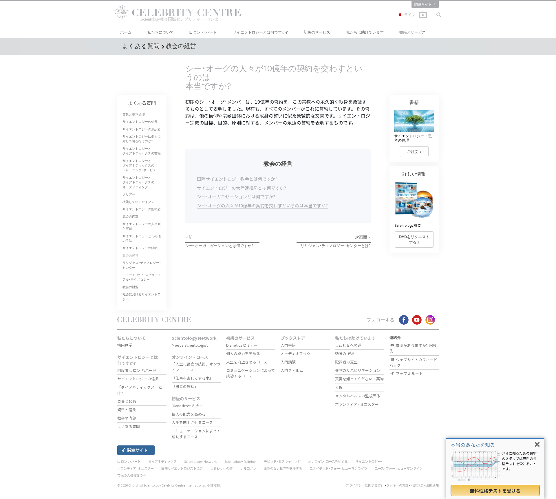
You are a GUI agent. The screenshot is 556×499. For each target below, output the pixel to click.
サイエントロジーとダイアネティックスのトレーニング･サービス (139, 165)
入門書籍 (288, 345)
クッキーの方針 (397, 485)
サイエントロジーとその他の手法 (141, 238)
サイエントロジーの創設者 (141, 129)
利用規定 (417, 485)
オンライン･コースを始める (328, 461)
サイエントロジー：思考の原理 (413, 138)
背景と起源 (126, 401)
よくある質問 (142, 103)
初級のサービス (317, 32)
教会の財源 (130, 287)
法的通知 (432, 485)
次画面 (361, 237)
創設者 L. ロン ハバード (136, 370)
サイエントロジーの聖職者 (141, 209)
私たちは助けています (365, 32)
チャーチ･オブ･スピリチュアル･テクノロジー (141, 277)
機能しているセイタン (138, 202)
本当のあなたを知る (473, 444)
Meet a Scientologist (190, 345)
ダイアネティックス (162, 461)
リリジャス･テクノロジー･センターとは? (336, 245)
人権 (339, 387)
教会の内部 (130, 216)
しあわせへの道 (348, 345)
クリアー (128, 194)
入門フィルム (292, 370)
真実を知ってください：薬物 (359, 378)
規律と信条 (126, 409)
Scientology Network (194, 338)
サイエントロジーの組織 (140, 248)
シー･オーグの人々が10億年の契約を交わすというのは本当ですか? (262, 205)
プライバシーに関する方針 (365, 485)
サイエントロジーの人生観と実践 (141, 226)
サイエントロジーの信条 (140, 121)
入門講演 (288, 362)
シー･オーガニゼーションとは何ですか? (236, 196)
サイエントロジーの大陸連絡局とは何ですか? (241, 188)
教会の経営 (130, 255)
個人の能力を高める (189, 414)
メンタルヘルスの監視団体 (357, 396)
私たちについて (160, 32)
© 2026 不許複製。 (170, 485)
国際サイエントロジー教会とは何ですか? (237, 179)
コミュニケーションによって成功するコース (196, 433)
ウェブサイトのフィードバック (413, 362)
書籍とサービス (412, 32)
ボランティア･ (357, 404)
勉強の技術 (344, 353)
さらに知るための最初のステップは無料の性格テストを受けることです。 (519, 461)
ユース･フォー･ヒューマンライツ (399, 468)
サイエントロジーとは (260, 32)
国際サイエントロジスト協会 (182, 468)
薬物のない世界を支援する (283, 468)
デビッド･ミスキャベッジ (282, 461)
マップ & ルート (409, 373)
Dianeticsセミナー (187, 405)
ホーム (125, 32)
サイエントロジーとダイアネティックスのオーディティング (138, 182)
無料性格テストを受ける (495, 490)
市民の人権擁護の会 (131, 475)
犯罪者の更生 (346, 362)
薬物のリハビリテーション (357, 370)
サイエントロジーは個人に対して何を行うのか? (141, 138)
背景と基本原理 (133, 114)
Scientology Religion (240, 461)
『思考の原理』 (185, 386)
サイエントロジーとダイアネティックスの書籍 (141, 151)
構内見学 (124, 345)
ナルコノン (248, 468)
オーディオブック (295, 353)
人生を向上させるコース (192, 422)
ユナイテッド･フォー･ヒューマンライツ (338, 468)
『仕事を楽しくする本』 (192, 378)
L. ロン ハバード (203, 32)
